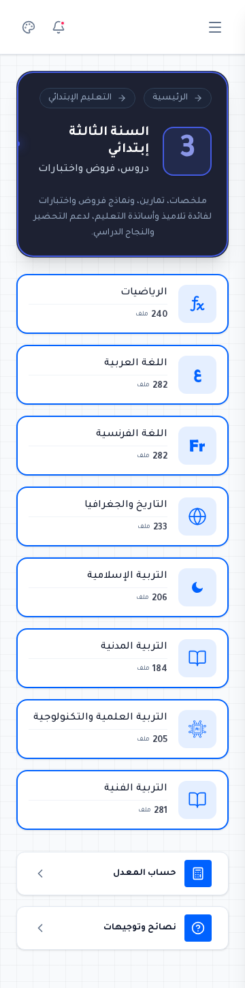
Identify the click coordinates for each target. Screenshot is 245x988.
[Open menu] (215, 27)
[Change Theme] (28, 27)
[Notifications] (58, 27)
